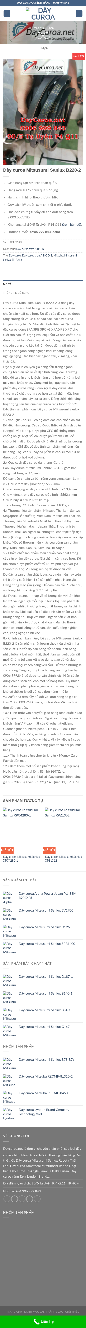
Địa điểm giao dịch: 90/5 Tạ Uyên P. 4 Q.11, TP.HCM (41, 1183)
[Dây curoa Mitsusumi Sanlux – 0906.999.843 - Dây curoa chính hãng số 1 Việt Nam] (43, 13)
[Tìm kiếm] (79, 13)
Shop (51, 28)
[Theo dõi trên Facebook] (7, 1198)
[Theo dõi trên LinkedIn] (37, 1198)
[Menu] (7, 13)
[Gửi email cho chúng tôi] (14, 1198)
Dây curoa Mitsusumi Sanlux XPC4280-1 (21, 859)
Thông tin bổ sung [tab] (16, 292)
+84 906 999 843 (28, 1191)
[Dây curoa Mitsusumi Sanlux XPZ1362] (64, 830)
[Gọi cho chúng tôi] (22, 1198)
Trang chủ (38, 28)
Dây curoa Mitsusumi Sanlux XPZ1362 (63, 859)
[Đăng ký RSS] (29, 1198)
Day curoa (15, 255)
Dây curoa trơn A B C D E (31, 249)
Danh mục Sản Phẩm (39, 1312)
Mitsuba (58, 255)
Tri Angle (17, 260)
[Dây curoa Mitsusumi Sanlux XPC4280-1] (22, 830)
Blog (59, 1312)
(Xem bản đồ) (71, 224)
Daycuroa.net (13, 1148)
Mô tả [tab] (7, 284)
